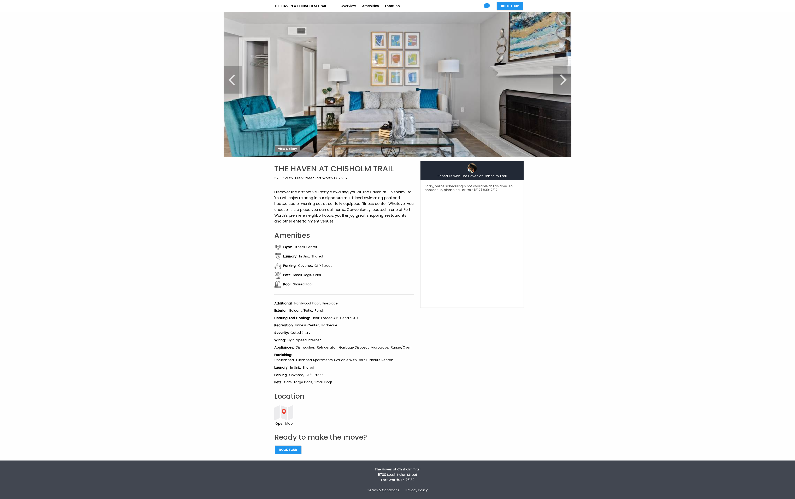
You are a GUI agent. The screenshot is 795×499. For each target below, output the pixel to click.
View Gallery (287, 149)
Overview (348, 6)
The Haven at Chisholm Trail (300, 6)
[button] (344, 415)
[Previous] (233, 80)
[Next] (562, 80)
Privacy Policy (416, 490)
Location (392, 6)
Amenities (370, 6)
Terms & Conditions (383, 490)
